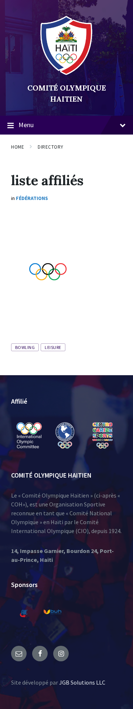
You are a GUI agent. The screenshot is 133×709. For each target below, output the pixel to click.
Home (17, 147)
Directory (51, 147)
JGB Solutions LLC (82, 682)
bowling (25, 347)
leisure (53, 347)
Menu (26, 125)
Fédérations (32, 198)
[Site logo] (66, 75)
